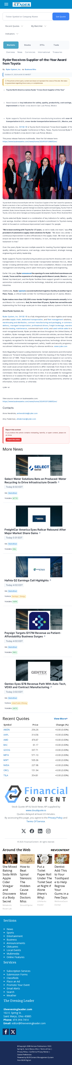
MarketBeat (12, 493)
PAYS (15, 652)
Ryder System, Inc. (11, 316)
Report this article (13, 439)
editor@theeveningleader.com (29, 1023)
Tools (56, 45)
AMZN (6, 729)
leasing (12, 328)
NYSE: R (23, 127)
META (6, 755)
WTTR (15, 498)
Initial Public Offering (19, 703)
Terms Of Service (36, 821)
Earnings (15, 596)
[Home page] (22, 4)
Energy (22, 596)
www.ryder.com (60, 346)
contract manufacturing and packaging (44, 322)
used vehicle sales (60, 328)
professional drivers (40, 325)
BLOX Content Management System (40, 1057)
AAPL (6, 734)
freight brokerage (56, 325)
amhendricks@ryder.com (27, 413)
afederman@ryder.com (26, 419)
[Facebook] (31, 831)
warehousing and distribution (15, 322)
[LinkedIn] (40, 831)
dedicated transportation (32, 319)
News (19, 52)
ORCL (6, 770)
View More (60, 718)
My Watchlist (36, 26)
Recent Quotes (12, 26)
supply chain (15, 319)
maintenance (21, 328)
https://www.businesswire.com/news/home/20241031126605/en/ (30, 141)
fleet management (55, 319)
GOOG (6, 750)
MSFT (6, 760)
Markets (11, 45)
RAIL (14, 549)
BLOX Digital (26, 1060)
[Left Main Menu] (6, 4)
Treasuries (57, 52)
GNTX (15, 708)
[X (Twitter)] (23, 831)
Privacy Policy (55, 817)
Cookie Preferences (24, 1054)
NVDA (6, 765)
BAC (5, 744)
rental (45, 328)
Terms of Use (46, 1049)
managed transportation (20, 325)
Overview (10, 52)
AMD (5, 739)
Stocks (27, 45)
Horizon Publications (39, 1046)
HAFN (15, 602)
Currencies (30, 52)
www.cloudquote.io (36, 810)
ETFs (42, 45)
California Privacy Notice (39, 1052)
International (44, 52)
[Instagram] (48, 831)
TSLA (5, 775)
